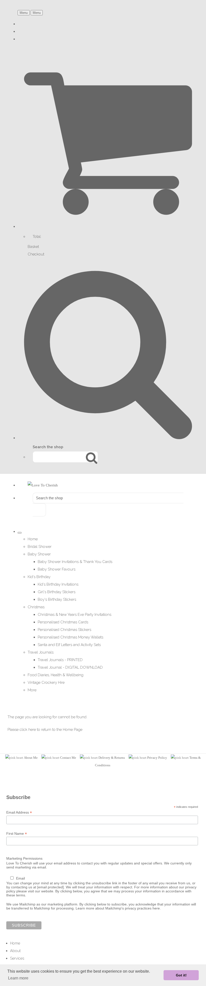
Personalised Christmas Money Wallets (70, 637)
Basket (33, 246)
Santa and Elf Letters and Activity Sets (69, 644)
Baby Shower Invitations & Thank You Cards (75, 561)
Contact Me (68, 758)
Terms (193, 758)
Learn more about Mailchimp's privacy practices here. (118, 908)
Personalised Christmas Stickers (64, 629)
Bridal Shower (40, 546)
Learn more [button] (18, 978)
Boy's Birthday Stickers (57, 599)
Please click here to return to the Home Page (45, 729)
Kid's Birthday (39, 577)
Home (33, 539)
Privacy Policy (157, 758)
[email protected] (50, 887)
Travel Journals (41, 652)
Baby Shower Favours (56, 569)
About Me (31, 758)
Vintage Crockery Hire (46, 682)
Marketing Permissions (24, 858)
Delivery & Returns (111, 758)
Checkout (36, 254)
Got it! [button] (181, 975)
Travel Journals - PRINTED (60, 660)
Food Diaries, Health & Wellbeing (55, 675)
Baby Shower (39, 554)
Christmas (36, 607)
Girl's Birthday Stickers (56, 592)
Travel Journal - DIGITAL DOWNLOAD (70, 667)
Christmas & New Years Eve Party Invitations (74, 614)
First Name (16, 833)
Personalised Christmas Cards (63, 622)
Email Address (19, 812)
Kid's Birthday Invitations (58, 584)
